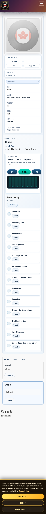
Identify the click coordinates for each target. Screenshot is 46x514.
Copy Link (32, 66)
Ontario (33, 149)
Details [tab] (6, 359)
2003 (9, 89)
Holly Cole (10, 146)
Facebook (14, 61)
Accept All (23, 496)
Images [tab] (15, 359)
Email (14, 66)
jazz (8, 113)
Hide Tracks (12, 205)
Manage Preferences (23, 509)
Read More (9, 375)
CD (8, 105)
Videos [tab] (23, 359)
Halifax (11, 149)
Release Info (23, 82)
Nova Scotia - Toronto (22, 149)
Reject (23, 503)
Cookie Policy (24, 491)
